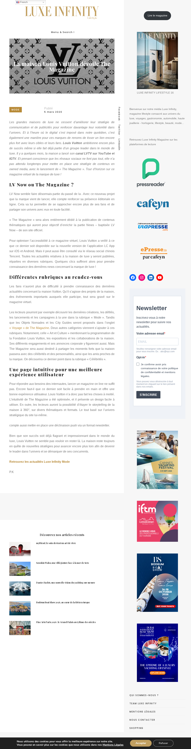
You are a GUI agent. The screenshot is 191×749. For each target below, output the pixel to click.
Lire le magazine (157, 15)
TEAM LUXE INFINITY (143, 703)
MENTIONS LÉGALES (142, 711)
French (23, 2)
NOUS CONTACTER (142, 719)
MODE (16, 109)
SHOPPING (136, 728)
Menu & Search (62, 32)
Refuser (163, 743)
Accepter (141, 743)
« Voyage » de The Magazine (29, 327)
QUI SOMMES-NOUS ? (144, 695)
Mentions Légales (113, 745)
